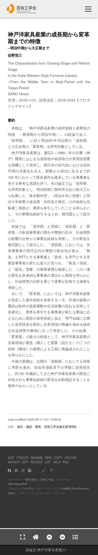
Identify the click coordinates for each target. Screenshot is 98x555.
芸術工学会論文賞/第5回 (60, 426)
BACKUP (14, 462)
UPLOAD (70, 457)
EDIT (11, 457)
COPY (58, 457)
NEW (48, 457)
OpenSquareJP (17, 484)
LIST (48, 462)
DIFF (25, 462)
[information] (22, 12)
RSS (66, 462)
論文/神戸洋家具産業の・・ (51, 549)
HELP (57, 462)
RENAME (36, 457)
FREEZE (22, 457)
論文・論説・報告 (29, 426)
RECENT (36, 462)
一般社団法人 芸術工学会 (38, 479)
